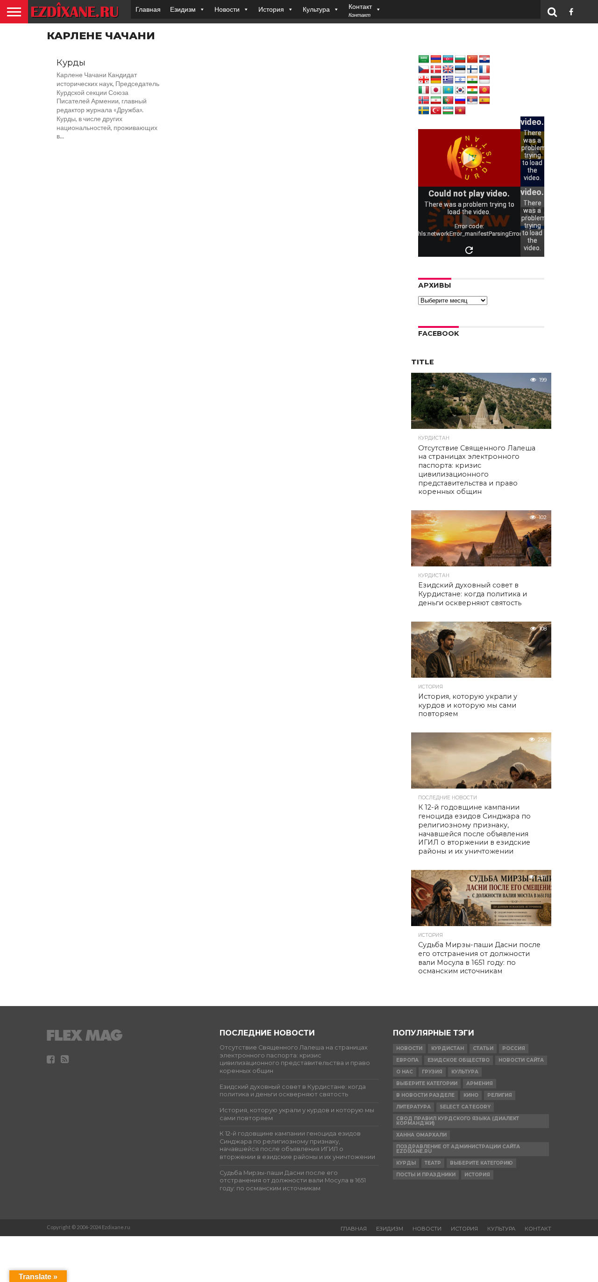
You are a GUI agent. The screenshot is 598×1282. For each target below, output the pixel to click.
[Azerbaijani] (448, 59)
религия (499, 1095)
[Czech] (423, 69)
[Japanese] (435, 90)
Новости (227, 9)
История (271, 9)
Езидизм (183, 9)
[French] (484, 69)
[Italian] (423, 90)
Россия (513, 1048)
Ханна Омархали (421, 1135)
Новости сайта (521, 1060)
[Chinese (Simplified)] (472, 59)
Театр (433, 1163)
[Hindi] (472, 80)
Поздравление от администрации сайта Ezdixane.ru (458, 1149)
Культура (316, 9)
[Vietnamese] (460, 111)
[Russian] (460, 100)
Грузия (432, 1072)
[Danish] (435, 69)
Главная (148, 9)
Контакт (538, 1228)
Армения (479, 1083)
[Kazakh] (448, 90)
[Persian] (435, 100)
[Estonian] (460, 69)
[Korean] (460, 90)
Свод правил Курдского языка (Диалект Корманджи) (457, 1120)
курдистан (447, 1048)
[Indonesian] (484, 80)
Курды (406, 1163)
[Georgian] (423, 80)
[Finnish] (472, 69)
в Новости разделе (425, 1095)
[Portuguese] (448, 100)
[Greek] (448, 80)
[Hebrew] (460, 80)
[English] (448, 69)
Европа (407, 1060)
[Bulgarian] (460, 59)
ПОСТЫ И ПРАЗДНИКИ (426, 1175)
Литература (413, 1107)
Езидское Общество (458, 1060)
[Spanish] (484, 100)
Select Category (465, 1107)
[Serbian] (472, 100)
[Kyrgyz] (484, 90)
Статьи (483, 1048)
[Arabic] (423, 59)
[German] (435, 80)
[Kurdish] (472, 90)
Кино (470, 1095)
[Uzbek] (448, 111)
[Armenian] (435, 59)
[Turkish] (435, 111)
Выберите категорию (481, 1163)
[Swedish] (423, 111)
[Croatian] (484, 59)
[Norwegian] (423, 100)
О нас (404, 1072)
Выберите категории (426, 1083)
